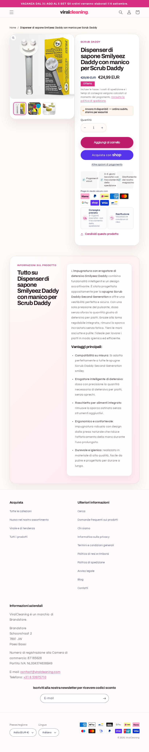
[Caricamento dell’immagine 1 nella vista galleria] (19, 108)
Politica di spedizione (91, 562)
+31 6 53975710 (35, 677)
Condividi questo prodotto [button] (101, 234)
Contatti (83, 588)
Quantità (86, 120)
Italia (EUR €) (21, 732)
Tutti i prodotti (19, 537)
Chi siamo (84, 528)
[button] (11, 12)
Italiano (47, 732)
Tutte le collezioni (21, 511)
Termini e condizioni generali (96, 545)
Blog (81, 579)
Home (13, 28)
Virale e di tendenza (22, 528)
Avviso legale (86, 571)
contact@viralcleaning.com (40, 672)
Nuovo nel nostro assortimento (29, 519)
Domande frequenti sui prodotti (98, 519)
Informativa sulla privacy (94, 537)
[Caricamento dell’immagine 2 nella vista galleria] (34, 108)
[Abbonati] (104, 698)
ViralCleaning (133, 738)
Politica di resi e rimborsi (93, 554)
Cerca (81, 511)
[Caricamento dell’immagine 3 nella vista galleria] (49, 108)
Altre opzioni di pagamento (107, 164)
